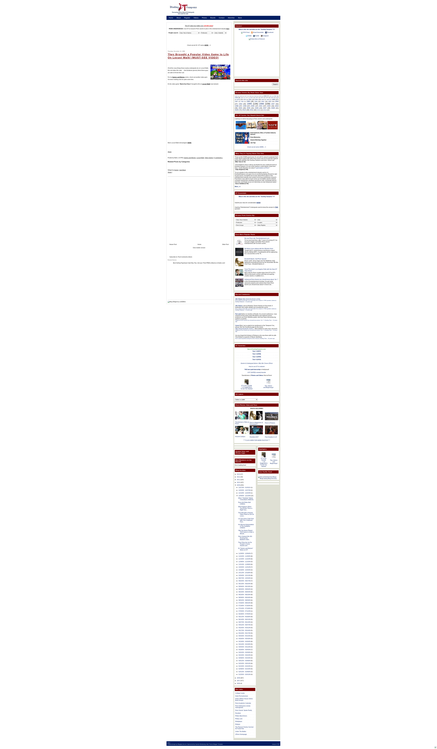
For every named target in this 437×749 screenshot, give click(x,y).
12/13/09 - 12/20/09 (244, 493)
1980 (244, 99)
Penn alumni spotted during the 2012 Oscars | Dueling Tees (251, 338)
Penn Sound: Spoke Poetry (243, 710)
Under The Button (240, 731)
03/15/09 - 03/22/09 (244, 655)
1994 (240, 104)
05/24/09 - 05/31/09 (244, 627)
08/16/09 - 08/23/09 (244, 594)
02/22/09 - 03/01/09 (244, 663)
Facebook (270, 32)
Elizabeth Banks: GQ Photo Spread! (255, 259)
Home (171, 18)
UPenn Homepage (241, 734)
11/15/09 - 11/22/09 (244, 559)
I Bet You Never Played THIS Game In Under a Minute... (246, 532)
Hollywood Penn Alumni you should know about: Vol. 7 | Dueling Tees (253, 320)
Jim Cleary (238, 299)
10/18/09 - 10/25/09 (244, 570)
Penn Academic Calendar (243, 703)
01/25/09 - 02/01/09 (244, 674)
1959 (260, 96)
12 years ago (248, 301)
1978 (277, 97)
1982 (250, 99)
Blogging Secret (182, 744)
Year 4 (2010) (256, 359)
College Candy (240, 693)
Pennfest (238, 713)
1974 (267, 97)
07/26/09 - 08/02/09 (244, 603)
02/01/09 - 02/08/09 (244, 671)
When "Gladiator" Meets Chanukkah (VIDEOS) (245, 498)
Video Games (209, 158)
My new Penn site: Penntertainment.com (256, 238)
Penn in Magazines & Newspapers (256, 423)
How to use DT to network (257, 366)
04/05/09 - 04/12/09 (244, 647)
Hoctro (176, 170)
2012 (258, 110)
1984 (262, 99)
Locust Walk (206, 84)
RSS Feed (246, 32)
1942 (250, 96)
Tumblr (257, 36)
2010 (244, 110)
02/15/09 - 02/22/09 (244, 666)
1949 (255, 96)
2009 (236, 110)
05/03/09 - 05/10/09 (244, 636)
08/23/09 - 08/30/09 (244, 592)
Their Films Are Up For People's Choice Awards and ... (245, 544)
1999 (244, 106)
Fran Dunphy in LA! (271, 437)
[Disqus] (199, 207)
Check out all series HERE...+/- (256, 147)
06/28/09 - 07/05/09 (244, 614)
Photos (204, 18)
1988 (242, 101)
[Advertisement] (241, 9)
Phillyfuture (238, 721)
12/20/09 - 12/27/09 (244, 490)
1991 (262, 101)
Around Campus (240, 436)
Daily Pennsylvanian (241, 696)
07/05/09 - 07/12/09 (244, 611)
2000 (252, 106)
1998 (236, 106)
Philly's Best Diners (241, 716)
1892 (236, 96)
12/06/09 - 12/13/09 (244, 495)
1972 (256, 97)
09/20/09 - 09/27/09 (244, 581)
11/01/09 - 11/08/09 (244, 564)
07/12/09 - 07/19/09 (244, 608)
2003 (277, 106)
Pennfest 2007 (254, 437)
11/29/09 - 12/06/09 (244, 553)
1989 (248, 101)
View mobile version (199, 248)
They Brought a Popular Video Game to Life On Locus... (246, 514)
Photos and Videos (257, 375)
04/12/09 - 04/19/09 (244, 644)
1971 (251, 97)
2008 (273, 108)
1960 (265, 96)
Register (187, 18)
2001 (261, 106)
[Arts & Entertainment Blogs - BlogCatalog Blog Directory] (268, 478)
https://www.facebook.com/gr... (252, 299)
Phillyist (237, 724)
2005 (248, 108)
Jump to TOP (275, 744)
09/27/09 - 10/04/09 (244, 578)
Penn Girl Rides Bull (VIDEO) (244, 503)
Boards (212, 18)
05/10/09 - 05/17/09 (244, 633)
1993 (277, 101)
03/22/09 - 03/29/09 (244, 652)
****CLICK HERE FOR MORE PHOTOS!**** (256, 440)
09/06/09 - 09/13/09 (244, 586)
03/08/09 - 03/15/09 (244, 658)
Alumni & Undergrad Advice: (257, 363)
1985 (267, 99)
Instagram (266, 36)
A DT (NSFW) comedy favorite (257, 372)
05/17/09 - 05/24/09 (244, 630)
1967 (275, 96)
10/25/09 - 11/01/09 (244, 567)
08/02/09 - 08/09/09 (244, 600)
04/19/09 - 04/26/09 (244, 641)
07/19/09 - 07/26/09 (244, 605)
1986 (273, 99)
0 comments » (218, 158)
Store (240, 18)
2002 (269, 106)
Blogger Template (218, 744)
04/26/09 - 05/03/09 (244, 638)
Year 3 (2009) (256, 357)
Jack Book (182, 170)
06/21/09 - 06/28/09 (244, 616)
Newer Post (173, 244)
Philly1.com (238, 719)
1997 (273, 104)
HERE (189, 143)
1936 (241, 96)
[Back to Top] (435, 747)
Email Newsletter (258, 32)
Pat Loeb (238, 314)
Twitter (250, 36)
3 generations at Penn (262, 168)
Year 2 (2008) (256, 354)
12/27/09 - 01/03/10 (244, 487)
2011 (251, 110)
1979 (238, 99)
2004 (240, 108)
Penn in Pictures (270, 423)
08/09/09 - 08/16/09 (244, 597)
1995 (249, 104)
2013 (265, 110)
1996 (261, 104)
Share (169, 152)
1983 (256, 99)
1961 (270, 96)
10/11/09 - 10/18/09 (244, 572)
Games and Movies (190, 158)
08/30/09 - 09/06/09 (244, 589)
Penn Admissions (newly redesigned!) (242, 706)
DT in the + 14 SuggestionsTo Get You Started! (247, 387)
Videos (196, 18)
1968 (236, 97)
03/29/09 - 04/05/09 (244, 649)
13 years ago (248, 310)
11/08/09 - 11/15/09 (244, 561)
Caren (237, 325)
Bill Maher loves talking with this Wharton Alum (258, 248)
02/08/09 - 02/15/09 (244, 669)
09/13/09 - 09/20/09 (244, 583)
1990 (256, 101)
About (179, 18)
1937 (245, 96)
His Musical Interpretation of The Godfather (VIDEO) (246, 526)
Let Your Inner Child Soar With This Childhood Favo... (246, 520)
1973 (261, 97)
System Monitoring (200, 744)
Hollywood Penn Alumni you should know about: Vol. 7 (261, 279)
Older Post (225, 244)
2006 (257, 108)
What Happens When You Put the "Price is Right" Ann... (245, 508)
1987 (236, 101)
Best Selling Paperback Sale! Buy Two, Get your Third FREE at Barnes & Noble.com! (199, 263)
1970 (246, 97)
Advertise (231, 18)
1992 (269, 101)
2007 (265, 108)
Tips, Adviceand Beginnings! (268, 386)
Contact (221, 18)
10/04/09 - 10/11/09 (244, 575)
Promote (172, 21)
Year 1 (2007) (256, 351)
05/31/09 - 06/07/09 (244, 625)
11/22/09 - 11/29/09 (244, 556)
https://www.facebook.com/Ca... (244, 328)
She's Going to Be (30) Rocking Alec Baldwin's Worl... (245, 538)
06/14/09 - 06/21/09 (244, 619)
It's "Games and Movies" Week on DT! (245, 549)
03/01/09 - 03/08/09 (244, 660)
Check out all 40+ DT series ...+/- (199, 45)
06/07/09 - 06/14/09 (244, 622)
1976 (272, 97)
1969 (241, 97)
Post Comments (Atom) (185, 257)
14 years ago (271, 338)
